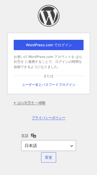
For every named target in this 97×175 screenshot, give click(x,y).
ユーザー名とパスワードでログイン (49, 84)
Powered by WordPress (48, 16)
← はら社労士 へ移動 (29, 103)
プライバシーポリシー (48, 118)
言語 (24, 135)
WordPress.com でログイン (49, 45)
